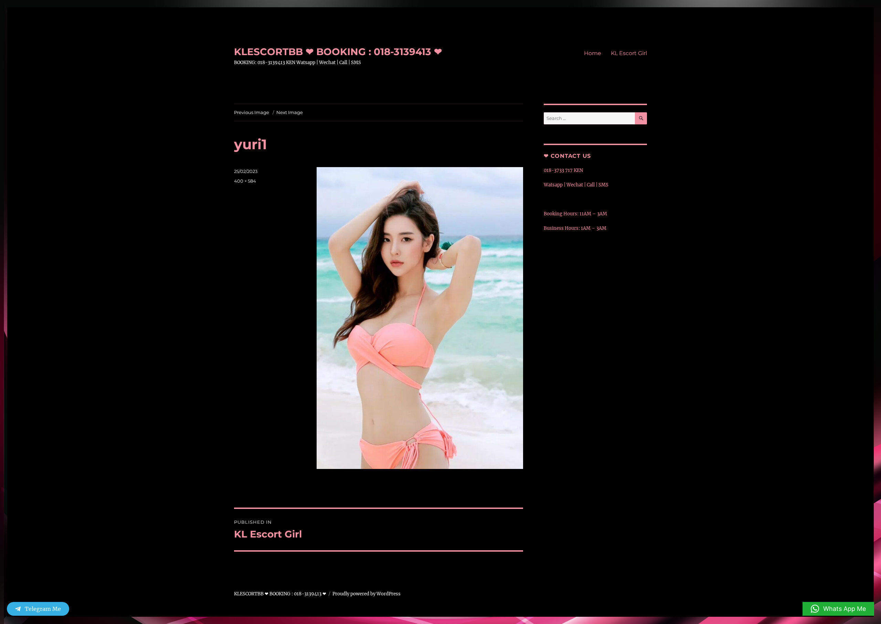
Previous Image (251, 112)
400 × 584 (245, 181)
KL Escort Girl (629, 53)
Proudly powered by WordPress (366, 594)
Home (592, 53)
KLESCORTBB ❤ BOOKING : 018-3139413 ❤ (338, 52)
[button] (838, 609)
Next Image (289, 112)
